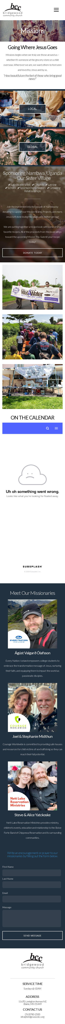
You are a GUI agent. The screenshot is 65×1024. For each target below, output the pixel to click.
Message (6, 907)
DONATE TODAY (32, 252)
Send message (32, 935)
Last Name (7, 878)
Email (5, 893)
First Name (8, 866)
